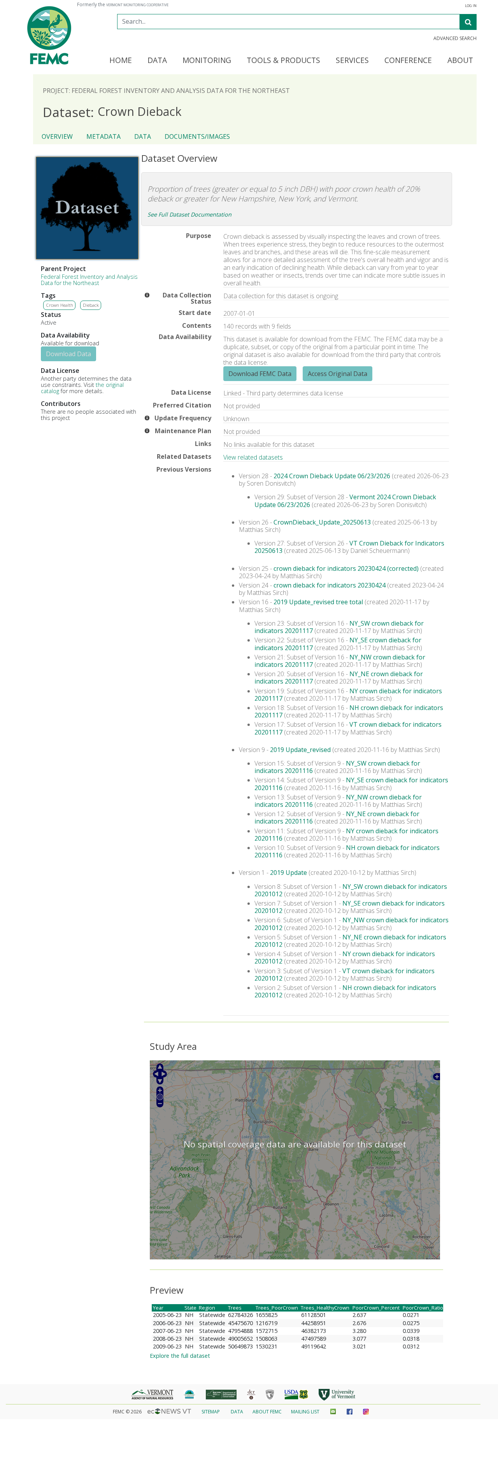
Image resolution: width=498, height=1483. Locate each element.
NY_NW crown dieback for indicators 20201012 (351, 924)
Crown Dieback (112, 112)
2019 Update (288, 872)
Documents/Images (197, 136)
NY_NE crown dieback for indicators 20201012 (350, 941)
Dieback (91, 305)
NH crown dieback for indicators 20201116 (347, 851)
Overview (57, 136)
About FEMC (267, 1411)
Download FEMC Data (259, 373)
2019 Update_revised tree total (318, 602)
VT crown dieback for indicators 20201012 (344, 975)
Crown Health (59, 305)
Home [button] (120, 60)
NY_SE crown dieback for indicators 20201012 (349, 907)
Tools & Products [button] (283, 60)
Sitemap (211, 1411)
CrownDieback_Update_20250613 (322, 522)
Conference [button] (408, 60)
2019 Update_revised (300, 749)
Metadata (103, 136)
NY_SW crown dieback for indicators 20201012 (350, 890)
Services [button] (352, 60)
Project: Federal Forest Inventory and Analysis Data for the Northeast (166, 90)
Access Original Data (337, 373)
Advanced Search (455, 38)
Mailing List (305, 1411)
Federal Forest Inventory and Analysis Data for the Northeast (89, 280)
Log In (471, 5)
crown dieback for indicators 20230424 (330, 585)
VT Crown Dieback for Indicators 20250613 (349, 547)
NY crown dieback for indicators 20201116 (346, 835)
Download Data (68, 354)
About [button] (460, 60)
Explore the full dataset (180, 1355)
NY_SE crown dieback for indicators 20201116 (351, 784)
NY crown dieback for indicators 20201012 (344, 957)
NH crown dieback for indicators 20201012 (345, 991)
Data (142, 136)
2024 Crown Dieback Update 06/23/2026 (332, 476)
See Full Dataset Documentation (189, 214)
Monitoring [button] (206, 60)
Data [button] (157, 60)
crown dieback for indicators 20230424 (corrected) (346, 568)
